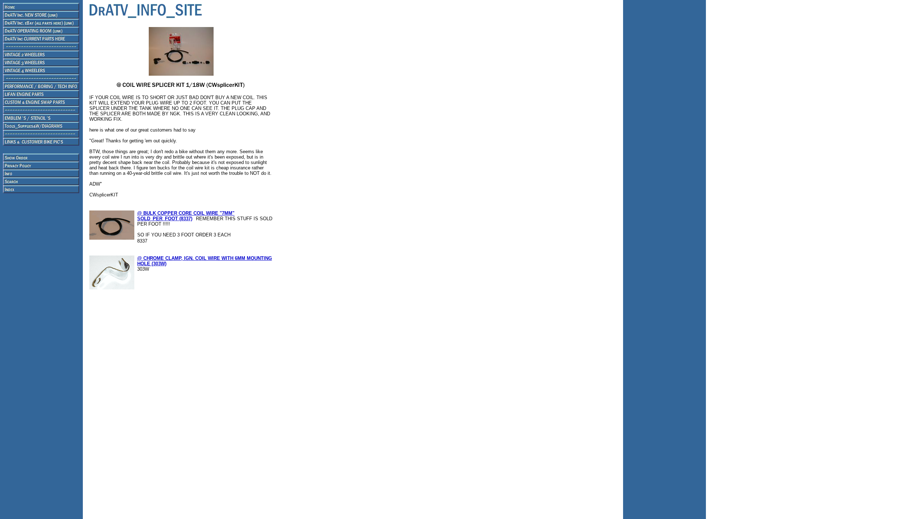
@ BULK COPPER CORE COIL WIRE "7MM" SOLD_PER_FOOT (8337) (185, 215)
